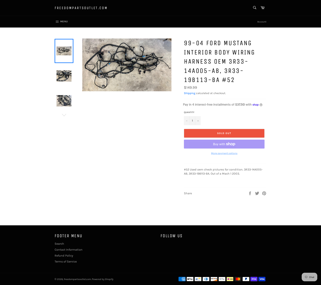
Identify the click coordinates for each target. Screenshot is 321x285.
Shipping (189, 93)
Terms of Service (66, 261)
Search (59, 243)
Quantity (189, 112)
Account (261, 21)
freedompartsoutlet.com (81, 8)
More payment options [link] (224, 153)
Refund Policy (64, 255)
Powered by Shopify (102, 279)
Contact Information (68, 249)
